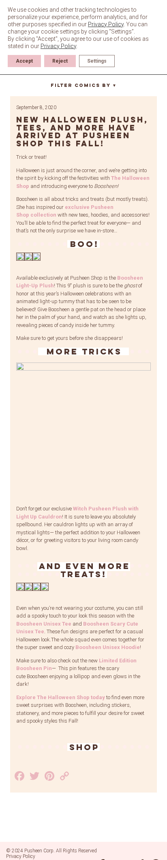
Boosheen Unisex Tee (43, 624)
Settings (97, 61)
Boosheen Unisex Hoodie (107, 647)
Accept (24, 61)
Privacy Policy (20, 856)
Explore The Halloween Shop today (60, 697)
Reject (60, 61)
